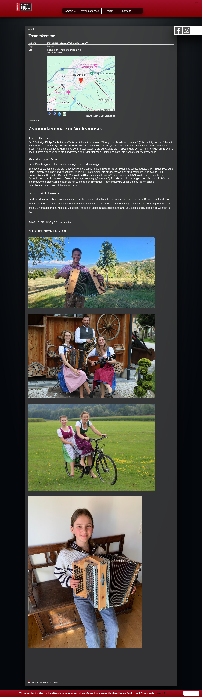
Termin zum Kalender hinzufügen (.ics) (47, 682)
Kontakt (126, 10)
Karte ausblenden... (55, 53)
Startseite (70, 10)
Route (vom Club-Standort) (100, 115)
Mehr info (161, 693)
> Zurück (30, 29)
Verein (109, 10)
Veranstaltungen (90, 10)
